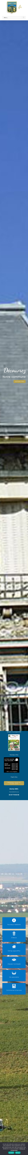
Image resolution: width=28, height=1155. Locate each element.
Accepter (11, 1152)
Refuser (18, 1152)
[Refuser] (26, 1148)
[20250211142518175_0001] (14, 735)
